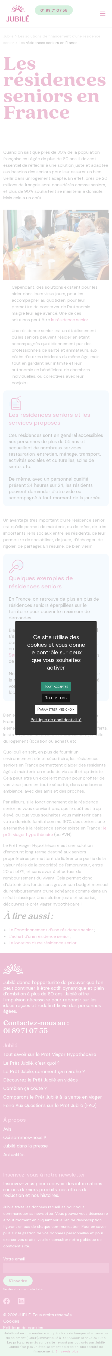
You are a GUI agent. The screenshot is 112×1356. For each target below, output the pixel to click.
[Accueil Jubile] (17, 13)
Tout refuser (56, 698)
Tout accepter (56, 686)
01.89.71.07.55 (53, 10)
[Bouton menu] (102, 13)
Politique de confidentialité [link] (56, 719)
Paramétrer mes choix (56, 709)
